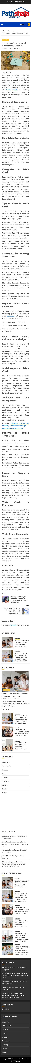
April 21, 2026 (20, 955)
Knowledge (5, 781)
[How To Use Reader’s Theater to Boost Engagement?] (7, 642)
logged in (13, 625)
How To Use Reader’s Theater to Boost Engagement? (22, 643)
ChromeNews (25, 1059)
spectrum (11, 316)
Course (4, 774)
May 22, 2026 (19, 735)
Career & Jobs (6, 766)
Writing (4, 793)
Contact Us (5, 1009)
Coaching (5, 770)
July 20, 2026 (19, 647)
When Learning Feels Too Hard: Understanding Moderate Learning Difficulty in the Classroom (13, 864)
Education (5, 40)
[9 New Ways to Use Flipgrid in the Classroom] (7, 745)
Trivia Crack (11, 90)
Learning (5, 785)
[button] (2, 24)
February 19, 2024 (15, 48)
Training (4, 789)
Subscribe (29, 24)
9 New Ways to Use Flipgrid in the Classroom (21, 745)
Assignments (6, 762)
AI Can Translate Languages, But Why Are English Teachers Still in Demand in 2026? (21, 657)
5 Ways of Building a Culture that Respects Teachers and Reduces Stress (22, 949)
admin (5, 48)
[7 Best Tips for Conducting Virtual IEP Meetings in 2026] (7, 731)
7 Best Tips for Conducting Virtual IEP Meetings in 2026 (22, 731)
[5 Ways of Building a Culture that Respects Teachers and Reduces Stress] (7, 949)
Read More (6, 709)
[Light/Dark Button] (22, 24)
